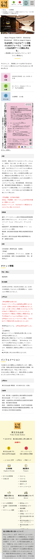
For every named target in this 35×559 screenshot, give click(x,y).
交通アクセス (14, 3)
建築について (24, 511)
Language (26, 3)
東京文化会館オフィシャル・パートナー (27, 521)
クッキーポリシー (10, 556)
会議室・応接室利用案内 (10, 506)
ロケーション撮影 (8, 510)
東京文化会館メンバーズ (27, 525)
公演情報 (11, 9)
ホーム (4, 9)
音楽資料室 (23, 481)
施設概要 (22, 508)
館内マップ (23, 484)
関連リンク (28, 460)
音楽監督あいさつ (25, 505)
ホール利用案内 (8, 503)
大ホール (22, 476)
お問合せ (19, 460)
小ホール (22, 478)
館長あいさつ (24, 503)
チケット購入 (20, 3)
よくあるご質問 (9, 460)
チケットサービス (25, 486)
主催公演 (6, 478)
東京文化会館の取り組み (27, 517)
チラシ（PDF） (6, 150)
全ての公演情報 (8, 476)
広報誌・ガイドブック (27, 513)
